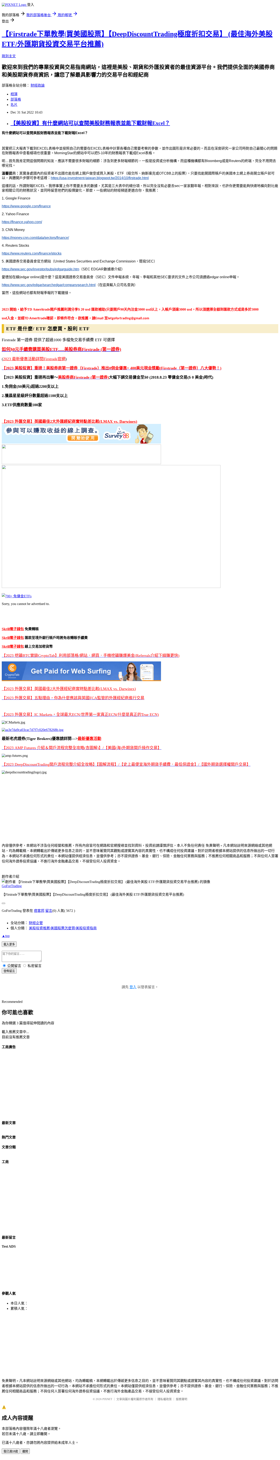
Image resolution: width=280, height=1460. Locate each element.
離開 (25, 1451)
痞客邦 (39, 911)
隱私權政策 (165, 1399)
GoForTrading (12, 886)
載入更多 (9, 944)
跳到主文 (9, 56)
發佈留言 (9, 971)
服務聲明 (181, 1399)
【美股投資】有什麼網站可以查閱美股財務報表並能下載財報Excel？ (90, 123)
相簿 (14, 94)
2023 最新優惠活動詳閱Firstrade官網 (34, 359)
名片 (14, 105)
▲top (6, 936)
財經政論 (38, 85)
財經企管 (36, 923)
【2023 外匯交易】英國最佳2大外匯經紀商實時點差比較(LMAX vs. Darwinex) (69, 421)
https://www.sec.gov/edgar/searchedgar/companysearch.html (49, 285)
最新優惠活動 (89, 738)
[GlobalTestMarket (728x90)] (81, 442)
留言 (48, 911)
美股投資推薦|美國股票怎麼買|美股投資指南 (63, 928)
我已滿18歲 (11, 1451)
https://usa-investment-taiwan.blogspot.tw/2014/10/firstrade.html (100, 178)
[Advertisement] (133, 808)
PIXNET (107, 1399)
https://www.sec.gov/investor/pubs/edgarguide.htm (40, 269)
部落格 (15, 99)
